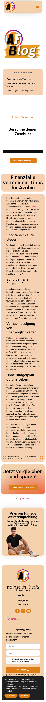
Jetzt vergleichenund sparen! (20, 90)
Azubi (20, 433)
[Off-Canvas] (37, 6)
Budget (21, 256)
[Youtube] (28, 611)
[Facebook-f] (17, 611)
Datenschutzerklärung (27, 659)
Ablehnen (24, 696)
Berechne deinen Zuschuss (19, 79)
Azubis (33, 206)
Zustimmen (11, 696)
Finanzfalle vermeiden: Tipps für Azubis (21, 85)
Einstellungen (15, 686)
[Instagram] (23, 611)
